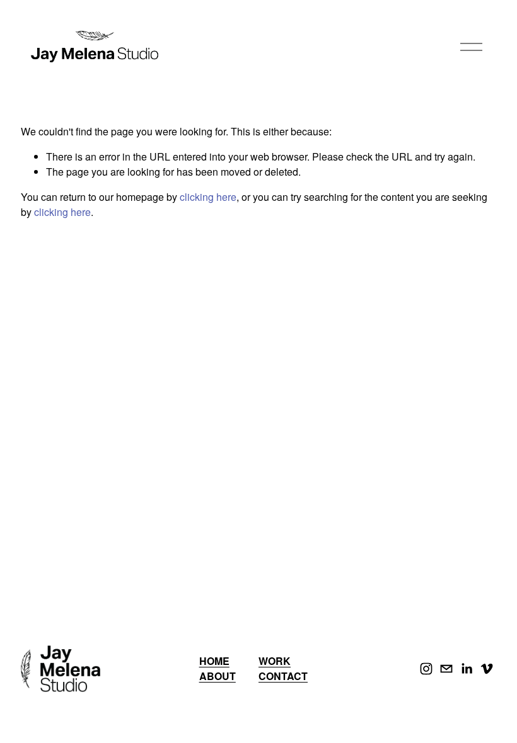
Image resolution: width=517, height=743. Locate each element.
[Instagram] (426, 668)
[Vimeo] (486, 668)
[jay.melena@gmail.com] (446, 668)
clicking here (208, 197)
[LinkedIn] (466, 668)
